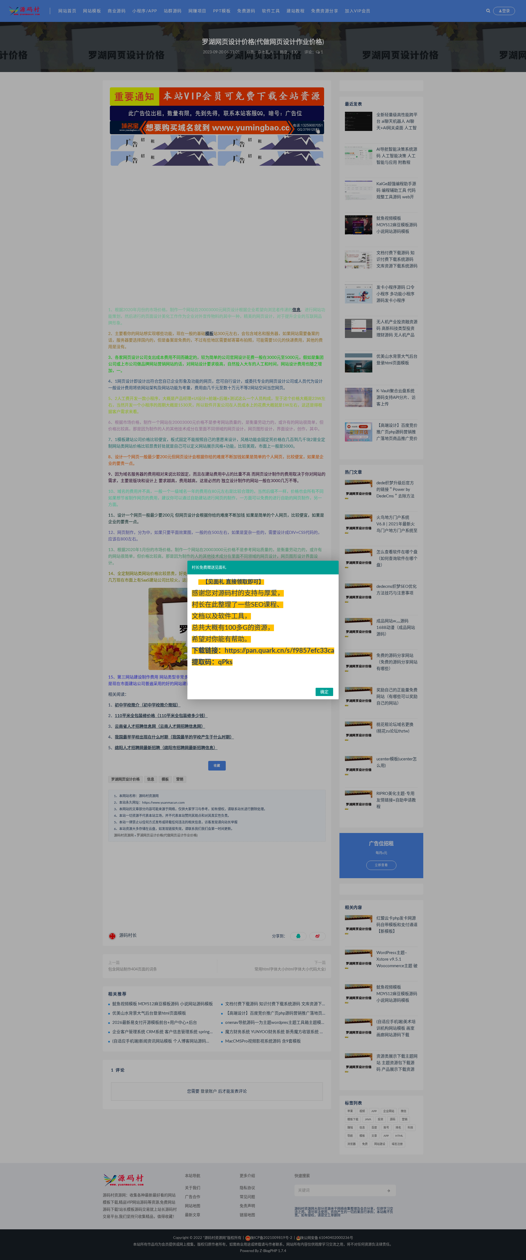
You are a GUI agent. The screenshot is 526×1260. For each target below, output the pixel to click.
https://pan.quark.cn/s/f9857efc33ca (279, 651)
